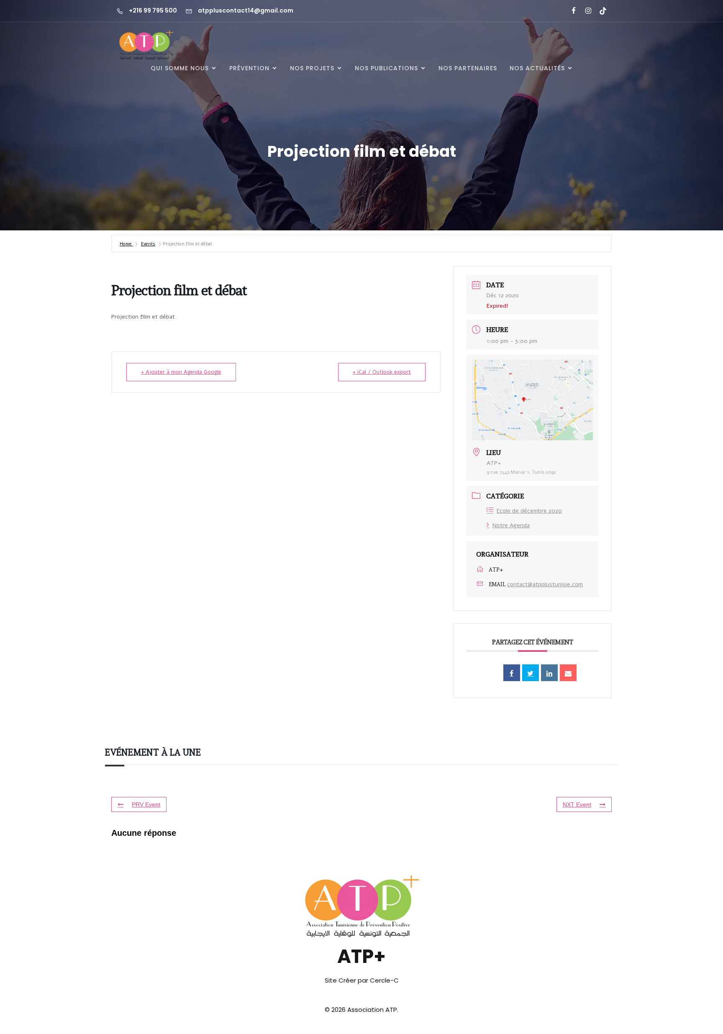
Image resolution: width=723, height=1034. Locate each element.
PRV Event (146, 804)
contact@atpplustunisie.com (545, 584)
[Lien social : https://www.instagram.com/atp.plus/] (584, 11)
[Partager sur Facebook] (511, 672)
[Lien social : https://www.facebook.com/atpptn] (570, 11)
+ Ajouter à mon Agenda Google (181, 372)
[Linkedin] (549, 672)
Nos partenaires (467, 68)
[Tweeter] (530, 672)
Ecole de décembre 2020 (529, 511)
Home (126, 244)
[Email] (568, 672)
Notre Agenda (511, 525)
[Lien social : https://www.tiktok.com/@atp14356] (599, 11)
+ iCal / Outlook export (382, 372)
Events (148, 244)
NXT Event (577, 804)
